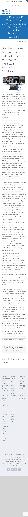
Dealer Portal (13, 399)
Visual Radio (4, 438)
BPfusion (22, 94)
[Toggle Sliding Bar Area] (27, 1)
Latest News (13, 387)
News (16, 339)
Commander (4, 421)
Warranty (13, 421)
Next (23, 41)
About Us (13, 378)
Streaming (4, 436)
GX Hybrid (21, 381)
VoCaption (4, 440)
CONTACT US (5, 395)
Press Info (13, 388)
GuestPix (4, 423)
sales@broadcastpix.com (14, 2)
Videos (12, 390)
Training (12, 419)
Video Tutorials (22, 399)
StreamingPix (22, 385)
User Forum (21, 397)
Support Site (13, 418)
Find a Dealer (13, 397)
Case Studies (22, 393)
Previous (18, 41)
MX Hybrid (21, 380)
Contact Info (13, 380)
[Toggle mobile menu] (25, 11)
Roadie (20, 383)
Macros (3, 428)
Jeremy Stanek (5, 339)
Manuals (21, 395)
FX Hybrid (21, 378)
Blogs (12, 381)
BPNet (3, 435)
